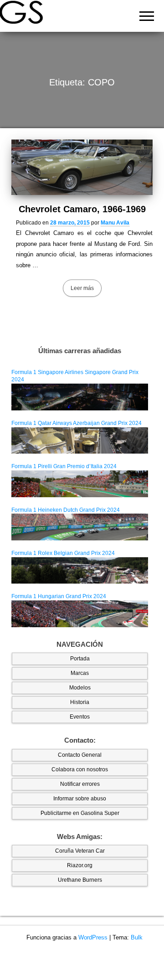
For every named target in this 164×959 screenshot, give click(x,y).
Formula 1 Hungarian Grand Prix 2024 (58, 596)
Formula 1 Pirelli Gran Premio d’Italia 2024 (64, 466)
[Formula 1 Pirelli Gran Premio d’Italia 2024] (79, 483)
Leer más (82, 288)
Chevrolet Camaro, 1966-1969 (82, 209)
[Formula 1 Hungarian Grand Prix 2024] (79, 613)
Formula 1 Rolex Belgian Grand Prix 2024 (63, 553)
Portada (80, 658)
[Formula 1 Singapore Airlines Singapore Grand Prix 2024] (79, 397)
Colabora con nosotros (79, 769)
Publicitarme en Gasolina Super (80, 813)
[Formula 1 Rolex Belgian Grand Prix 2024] (79, 570)
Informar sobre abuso (79, 798)
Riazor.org (79, 865)
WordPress (93, 937)
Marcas (80, 673)
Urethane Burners (80, 880)
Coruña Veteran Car (80, 851)
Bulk (137, 937)
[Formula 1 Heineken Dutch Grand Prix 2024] (79, 527)
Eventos (80, 717)
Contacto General (80, 755)
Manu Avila (115, 223)
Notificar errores (80, 784)
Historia (79, 702)
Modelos (80, 687)
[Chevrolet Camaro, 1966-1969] (82, 167)
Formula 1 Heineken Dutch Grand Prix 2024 (65, 510)
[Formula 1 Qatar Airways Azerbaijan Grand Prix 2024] (79, 440)
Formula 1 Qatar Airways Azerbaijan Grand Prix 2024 (76, 423)
